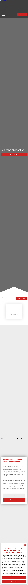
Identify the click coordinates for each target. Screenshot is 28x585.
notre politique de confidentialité (13, 574)
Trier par (2, 297)
